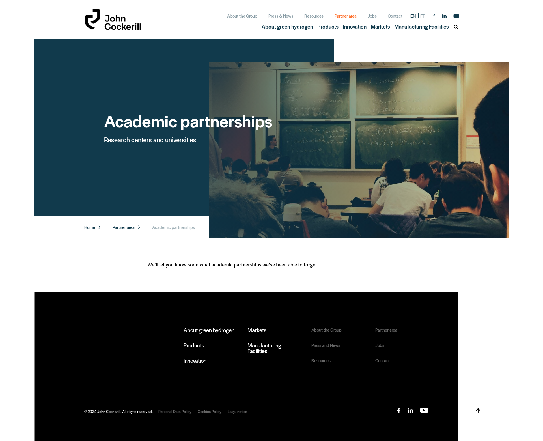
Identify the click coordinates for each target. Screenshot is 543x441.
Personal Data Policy (174, 411)
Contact (395, 16)
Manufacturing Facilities (264, 348)
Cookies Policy (209, 411)
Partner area (346, 16)
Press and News (325, 345)
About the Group (242, 16)
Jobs (372, 16)
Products (194, 345)
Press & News (280, 16)
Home (89, 227)
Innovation (195, 360)
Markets (256, 330)
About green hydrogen (209, 330)
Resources (314, 16)
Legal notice (237, 411)
